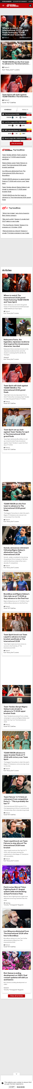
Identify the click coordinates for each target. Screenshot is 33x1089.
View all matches (16, 143)
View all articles (16, 996)
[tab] (8, 109)
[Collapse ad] (16, 1073)
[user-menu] (30, 5)
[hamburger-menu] (3, 5)
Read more (21, 1087)
